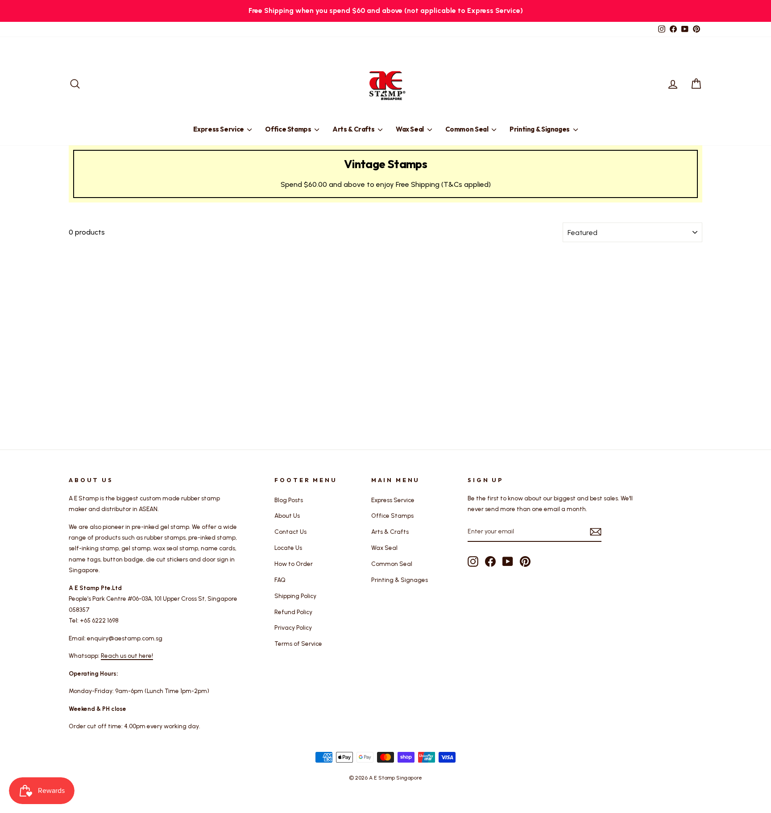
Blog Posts (288, 499)
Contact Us (290, 531)
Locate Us (288, 547)
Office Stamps (288, 129)
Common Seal (467, 129)
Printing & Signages (540, 129)
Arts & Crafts (354, 129)
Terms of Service (298, 643)
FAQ (280, 579)
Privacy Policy (293, 627)
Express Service (219, 129)
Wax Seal (410, 129)
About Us (287, 515)
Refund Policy (293, 611)
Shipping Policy (295, 595)
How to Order (293, 563)
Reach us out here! (127, 655)
